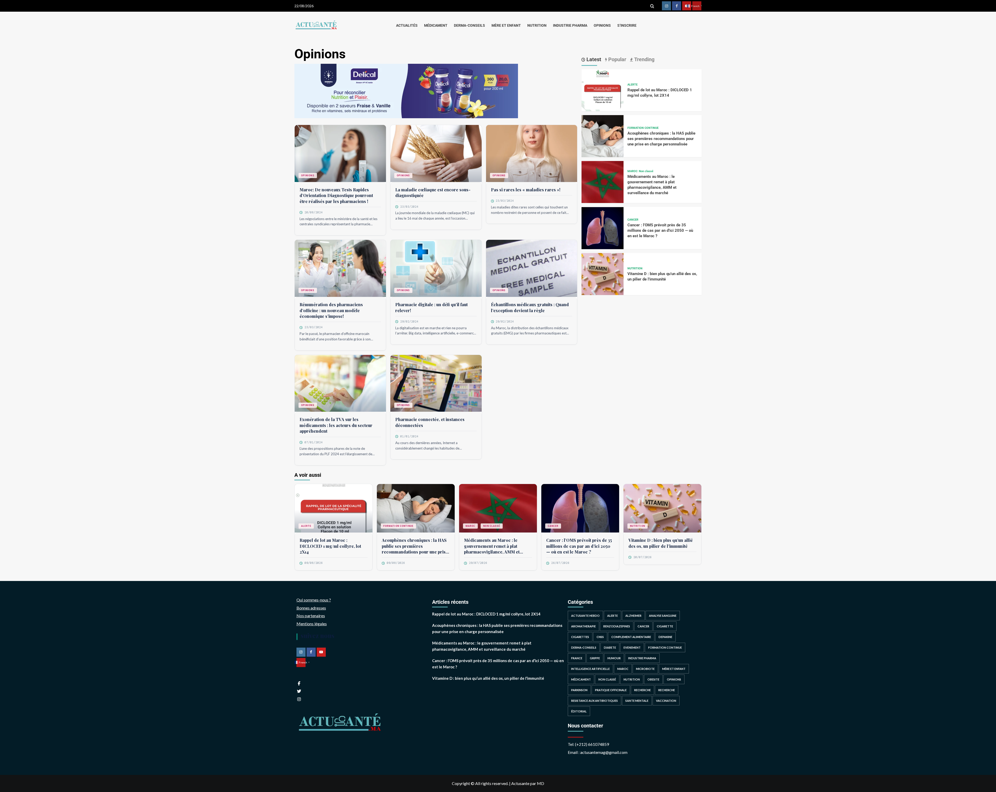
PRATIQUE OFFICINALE (611, 690)
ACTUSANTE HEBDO (585, 615)
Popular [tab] (616, 59)
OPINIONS (602, 25)
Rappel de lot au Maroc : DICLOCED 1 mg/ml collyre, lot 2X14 (330, 546)
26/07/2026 (560, 563)
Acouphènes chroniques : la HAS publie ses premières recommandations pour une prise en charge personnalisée (661, 138)
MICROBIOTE (645, 668)
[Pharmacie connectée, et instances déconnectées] (436, 385)
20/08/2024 (314, 212)
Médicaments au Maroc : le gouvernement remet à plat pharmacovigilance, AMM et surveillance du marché (492, 546)
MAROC (632, 171)
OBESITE (653, 679)
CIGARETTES (580, 637)
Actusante (520, 783)
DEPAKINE (665, 637)
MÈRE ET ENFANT (506, 25)
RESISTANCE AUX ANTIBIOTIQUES (594, 700)
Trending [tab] (643, 59)
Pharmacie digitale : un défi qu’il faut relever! (431, 307)
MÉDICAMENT (435, 25)
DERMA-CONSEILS (469, 25)
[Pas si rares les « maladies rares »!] (531, 155)
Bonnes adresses (311, 607)
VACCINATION (666, 700)
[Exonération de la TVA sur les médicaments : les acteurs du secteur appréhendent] (340, 385)
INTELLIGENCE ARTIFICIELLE (590, 668)
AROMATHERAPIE (583, 626)
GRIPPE (595, 658)
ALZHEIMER (633, 615)
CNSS (600, 637)
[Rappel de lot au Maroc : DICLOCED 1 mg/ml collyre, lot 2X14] (603, 89)
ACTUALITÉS (407, 25)
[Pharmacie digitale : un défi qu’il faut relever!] (436, 270)
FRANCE (576, 658)
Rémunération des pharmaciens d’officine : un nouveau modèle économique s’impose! (331, 310)
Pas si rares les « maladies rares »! (525, 189)
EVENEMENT (632, 647)
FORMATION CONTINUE (643, 128)
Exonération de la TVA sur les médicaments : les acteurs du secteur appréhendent (336, 425)
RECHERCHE (642, 690)
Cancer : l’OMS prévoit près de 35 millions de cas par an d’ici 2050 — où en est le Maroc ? (660, 231)
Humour (614, 658)
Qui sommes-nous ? (313, 599)
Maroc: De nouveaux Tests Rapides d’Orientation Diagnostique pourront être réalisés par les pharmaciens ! (336, 195)
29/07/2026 (478, 563)
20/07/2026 (642, 557)
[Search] (652, 6)
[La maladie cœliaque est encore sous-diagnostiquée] (436, 155)
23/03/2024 (409, 206)
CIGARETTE (665, 626)
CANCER (632, 220)
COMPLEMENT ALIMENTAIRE (631, 637)
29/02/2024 (409, 321)
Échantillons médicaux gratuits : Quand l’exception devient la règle (530, 307)
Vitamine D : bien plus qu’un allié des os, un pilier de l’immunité (660, 543)
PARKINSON (579, 690)
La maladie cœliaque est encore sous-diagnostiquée (433, 192)
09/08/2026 (314, 563)
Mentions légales (311, 623)
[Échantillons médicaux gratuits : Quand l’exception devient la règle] (531, 270)
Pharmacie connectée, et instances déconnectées (430, 422)
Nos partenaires (310, 615)
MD (540, 783)
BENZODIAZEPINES (616, 626)
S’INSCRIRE (627, 25)
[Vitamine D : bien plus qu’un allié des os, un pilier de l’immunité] (603, 273)
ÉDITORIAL (579, 711)
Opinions (307, 175)
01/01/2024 (409, 436)
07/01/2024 (314, 442)
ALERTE (632, 84)
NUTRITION (537, 25)
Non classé (646, 171)
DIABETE (610, 647)
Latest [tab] (593, 59)
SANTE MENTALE (636, 700)
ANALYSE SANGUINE (662, 615)
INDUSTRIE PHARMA (570, 25)
